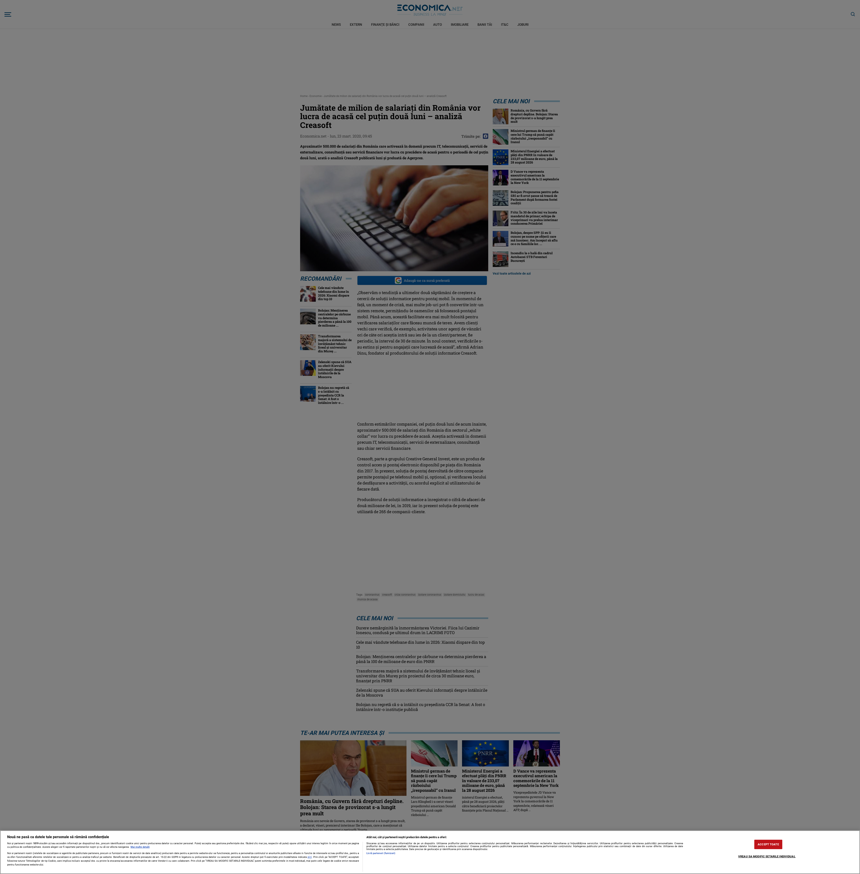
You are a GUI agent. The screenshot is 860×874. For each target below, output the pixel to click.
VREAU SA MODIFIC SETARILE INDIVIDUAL (767, 856)
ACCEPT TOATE (768, 844)
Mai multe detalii (140, 847)
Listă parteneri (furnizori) (380, 853)
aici (309, 857)
